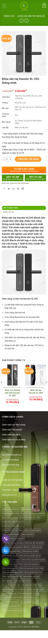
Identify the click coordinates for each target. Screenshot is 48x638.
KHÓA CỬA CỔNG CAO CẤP (29, 518)
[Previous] (2, 387)
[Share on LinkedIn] (23, 189)
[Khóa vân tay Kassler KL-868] (35, 375)
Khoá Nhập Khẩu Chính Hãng (13, 513)
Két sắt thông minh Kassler (12, 598)
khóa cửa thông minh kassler (13, 539)
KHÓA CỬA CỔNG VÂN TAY (13, 526)
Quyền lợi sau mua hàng (12, 480)
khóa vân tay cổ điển (30, 551)
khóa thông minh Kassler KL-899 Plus (16, 547)
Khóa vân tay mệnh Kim (33, 572)
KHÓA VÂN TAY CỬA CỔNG (13, 530)
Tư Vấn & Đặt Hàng (24, 170)
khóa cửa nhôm (27, 534)
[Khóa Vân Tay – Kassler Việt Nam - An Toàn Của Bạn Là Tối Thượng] (24, 6)
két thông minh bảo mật (11, 606)
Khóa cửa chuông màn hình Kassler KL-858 (12, 393)
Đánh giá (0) (8, 212)
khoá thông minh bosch (35, 513)
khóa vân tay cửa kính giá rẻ (30, 556)
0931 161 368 (12, 178)
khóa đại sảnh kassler (23, 581)
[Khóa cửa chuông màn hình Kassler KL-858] (12, 375)
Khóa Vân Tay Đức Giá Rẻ (12, 577)
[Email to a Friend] (13, 189)
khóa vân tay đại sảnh (31, 577)
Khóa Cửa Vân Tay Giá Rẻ (34, 543)
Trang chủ (8, 16)
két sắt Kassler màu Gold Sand (14, 589)
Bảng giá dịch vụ (9, 495)
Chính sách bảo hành (11, 485)
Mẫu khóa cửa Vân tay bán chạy (14, 610)
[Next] (46, 387)
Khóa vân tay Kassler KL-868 (36, 391)
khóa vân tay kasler (31, 564)
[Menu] (4, 6)
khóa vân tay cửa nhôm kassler (33, 560)
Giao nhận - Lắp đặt (10, 490)
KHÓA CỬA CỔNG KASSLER (13, 522)
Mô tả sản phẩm (10, 208)
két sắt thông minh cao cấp (29, 593)
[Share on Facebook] (4, 189)
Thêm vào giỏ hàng (28, 159)
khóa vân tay (36, 547)
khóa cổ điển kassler (32, 530)
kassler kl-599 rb (29, 509)
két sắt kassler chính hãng (31, 585)
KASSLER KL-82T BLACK (11, 509)
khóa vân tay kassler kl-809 (12, 572)
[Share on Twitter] (9, 189)
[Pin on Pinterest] (18, 189)
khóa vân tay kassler (10, 568)
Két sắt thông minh (10, 593)
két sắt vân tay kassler (11, 602)
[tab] (24, 208)
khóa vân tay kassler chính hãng (31, 568)
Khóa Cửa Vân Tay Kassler (31, 16)
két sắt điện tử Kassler (29, 602)
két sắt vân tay (30, 598)
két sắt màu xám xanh (35, 589)
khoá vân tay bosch (10, 518)
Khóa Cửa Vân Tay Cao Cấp (13, 543)
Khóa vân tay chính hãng (11, 551)
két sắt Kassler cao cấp (11, 585)
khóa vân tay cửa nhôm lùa (12, 564)
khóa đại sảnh (8, 581)
